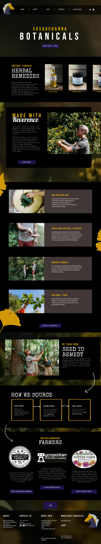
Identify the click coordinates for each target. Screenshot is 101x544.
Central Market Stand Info (27, 525)
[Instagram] (90, 9)
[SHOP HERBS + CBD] (50, 505)
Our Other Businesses (9, 525)
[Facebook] (93, 9)
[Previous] (15, 118)
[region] (50, 204)
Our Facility (6, 523)
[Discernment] (29, 120)
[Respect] (32, 120)
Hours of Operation (25, 523)
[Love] (34, 120)
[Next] (44, 118)
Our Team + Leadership (10, 522)
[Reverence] (27, 120)
